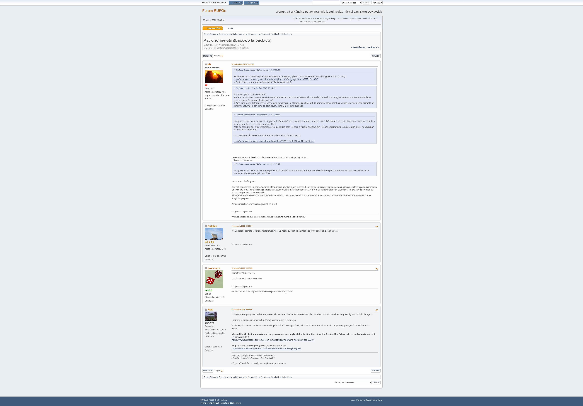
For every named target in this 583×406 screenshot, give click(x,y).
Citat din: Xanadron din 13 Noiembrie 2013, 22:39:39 (258, 70)
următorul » (373, 47)
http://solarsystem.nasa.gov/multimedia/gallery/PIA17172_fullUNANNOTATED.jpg (274, 141)
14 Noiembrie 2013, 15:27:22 (243, 64)
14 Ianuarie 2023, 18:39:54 (242, 226)
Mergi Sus (207, 370)
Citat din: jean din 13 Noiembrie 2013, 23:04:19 (255, 88)
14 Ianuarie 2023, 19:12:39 (242, 268)
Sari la (337, 382)
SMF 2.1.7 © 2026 (207, 400)
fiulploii (212, 226)
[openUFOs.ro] (206, 343)
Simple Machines (221, 400)
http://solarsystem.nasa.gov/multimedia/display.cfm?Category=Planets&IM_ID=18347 (276, 79)
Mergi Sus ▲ (378, 400)
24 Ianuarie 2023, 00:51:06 (242, 309)
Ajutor (353, 400)
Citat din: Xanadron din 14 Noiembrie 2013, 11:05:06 (258, 114)
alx (209, 64)
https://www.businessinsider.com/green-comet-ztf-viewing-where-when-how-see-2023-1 (273, 340)
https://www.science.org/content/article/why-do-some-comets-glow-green (266, 348)
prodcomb (214, 268)
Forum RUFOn (214, 10)
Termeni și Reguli (364, 400)
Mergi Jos (207, 56)
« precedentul (358, 47)
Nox (210, 309)
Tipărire (375, 56)
